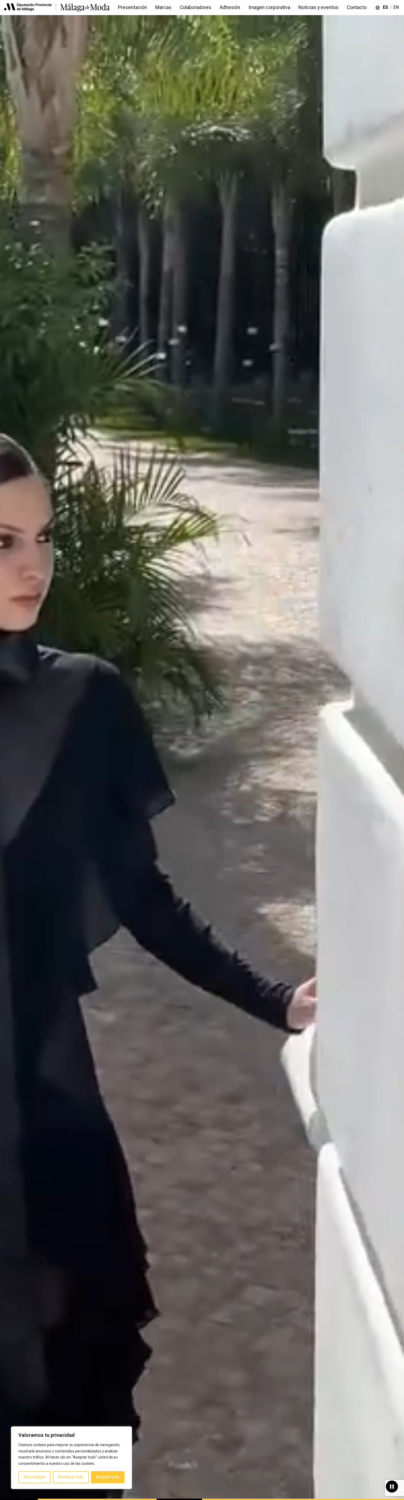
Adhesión (230, 7)
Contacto (357, 7)
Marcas (163, 7)
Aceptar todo (107, 1477)
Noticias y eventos (318, 7)
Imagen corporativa (269, 7)
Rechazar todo (70, 1477)
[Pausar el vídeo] (392, 1486)
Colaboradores (195, 7)
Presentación (132, 7)
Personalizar (34, 1477)
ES (386, 7)
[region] (71, 1457)
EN (396, 7)
